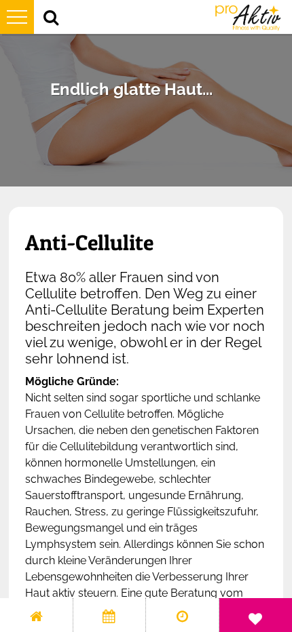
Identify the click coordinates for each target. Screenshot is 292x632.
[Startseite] (36, 615)
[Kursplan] (109, 615)
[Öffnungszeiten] (182, 615)
